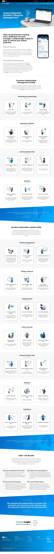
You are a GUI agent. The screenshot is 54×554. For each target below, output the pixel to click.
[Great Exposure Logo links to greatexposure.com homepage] (4, 1)
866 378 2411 (16, 540)
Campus (35, 1)
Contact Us (49, 1)
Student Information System (24, 50)
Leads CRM (30, 3)
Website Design (29, 540)
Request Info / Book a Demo (41, 538)
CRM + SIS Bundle (42, 3)
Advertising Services (42, 1)
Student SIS (35, 3)
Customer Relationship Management (13, 50)
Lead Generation (29, 541)
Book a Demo (49, 3)
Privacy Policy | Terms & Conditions (7, 548)
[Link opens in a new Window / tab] (48, 539)
